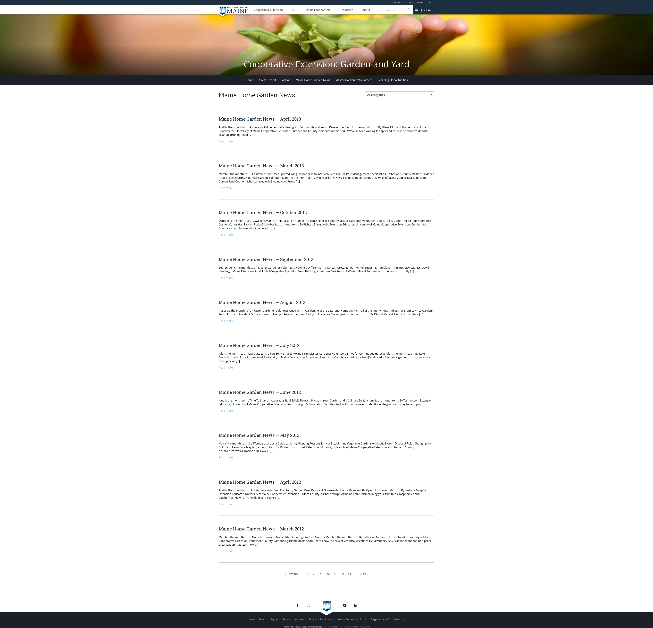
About (366, 10)
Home (249, 80)
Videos (286, 80)
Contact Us (399, 619)
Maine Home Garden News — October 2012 (263, 212)
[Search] (409, 9)
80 (328, 574)
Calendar (396, 2)
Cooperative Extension (268, 10)
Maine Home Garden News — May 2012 (259, 435)
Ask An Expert (267, 80)
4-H (294, 10)
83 (349, 574)
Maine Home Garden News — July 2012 (259, 345)
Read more (226, 141)
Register (274, 619)
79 (320, 574)
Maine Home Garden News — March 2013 (261, 166)
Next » (364, 574)
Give (405, 2)
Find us (420, 2)
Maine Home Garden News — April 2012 (260, 482)
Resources (346, 10)
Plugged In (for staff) (380, 619)
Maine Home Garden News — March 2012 (261, 529)
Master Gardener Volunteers (354, 80)
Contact (429, 2)
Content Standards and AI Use (352, 619)
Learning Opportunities (393, 80)
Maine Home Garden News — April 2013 (260, 119)
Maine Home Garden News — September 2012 (266, 259)
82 (342, 574)
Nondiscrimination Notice (321, 619)
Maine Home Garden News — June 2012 (260, 392)
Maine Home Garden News (313, 80)
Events (262, 619)
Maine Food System (318, 10)
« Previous (291, 574)
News (412, 2)
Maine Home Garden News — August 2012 (262, 302)
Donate (286, 619)
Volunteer (299, 619)
